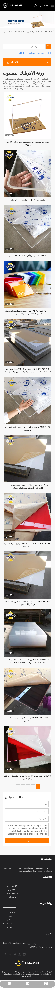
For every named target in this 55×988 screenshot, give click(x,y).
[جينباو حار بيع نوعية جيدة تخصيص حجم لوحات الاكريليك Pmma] (27, 115)
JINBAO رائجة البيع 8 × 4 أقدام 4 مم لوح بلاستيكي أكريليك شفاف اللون (27, 777)
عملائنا (9, 923)
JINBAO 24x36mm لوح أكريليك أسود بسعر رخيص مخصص (27, 719)
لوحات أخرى (11, 897)
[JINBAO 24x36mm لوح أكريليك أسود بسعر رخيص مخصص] (27, 691)
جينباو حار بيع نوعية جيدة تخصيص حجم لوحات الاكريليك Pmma (28, 143)
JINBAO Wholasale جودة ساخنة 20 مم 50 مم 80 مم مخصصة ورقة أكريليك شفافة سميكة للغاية (27, 661)
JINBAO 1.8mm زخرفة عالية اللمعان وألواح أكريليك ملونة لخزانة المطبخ (27, 544)
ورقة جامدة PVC (13, 893)
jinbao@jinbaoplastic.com (14, 943)
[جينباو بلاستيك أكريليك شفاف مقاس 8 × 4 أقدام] (27, 173)
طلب (9, 920)
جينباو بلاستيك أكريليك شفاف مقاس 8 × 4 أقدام (27, 200)
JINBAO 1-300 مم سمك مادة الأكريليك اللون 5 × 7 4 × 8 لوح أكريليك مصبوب (27, 602)
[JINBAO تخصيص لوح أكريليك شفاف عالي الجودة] (27, 229)
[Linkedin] (9, 954)
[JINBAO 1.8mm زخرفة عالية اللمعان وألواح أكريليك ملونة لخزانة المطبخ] (27, 517)
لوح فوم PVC (11, 890)
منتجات (9, 916)
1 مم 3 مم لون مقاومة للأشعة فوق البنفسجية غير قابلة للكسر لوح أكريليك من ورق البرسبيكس (27, 486)
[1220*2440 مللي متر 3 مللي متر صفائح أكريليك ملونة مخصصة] (27, 400)
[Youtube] (19, 954)
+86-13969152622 (35, 947)
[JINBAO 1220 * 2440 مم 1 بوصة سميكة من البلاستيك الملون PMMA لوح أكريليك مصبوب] (27, 284)
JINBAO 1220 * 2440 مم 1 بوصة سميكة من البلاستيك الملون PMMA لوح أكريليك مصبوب (27, 312)
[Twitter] (14, 954)
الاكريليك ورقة (12, 886)
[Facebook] (4, 954)
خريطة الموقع (46, 974)
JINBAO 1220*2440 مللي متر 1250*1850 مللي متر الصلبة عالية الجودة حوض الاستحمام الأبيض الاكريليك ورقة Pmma (27, 370)
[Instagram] (24, 954)
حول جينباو (11, 913)
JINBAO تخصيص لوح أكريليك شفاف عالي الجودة (27, 255)
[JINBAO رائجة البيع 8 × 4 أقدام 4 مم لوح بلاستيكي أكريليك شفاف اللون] (27, 749)
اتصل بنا (10, 927)
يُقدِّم (27, 841)
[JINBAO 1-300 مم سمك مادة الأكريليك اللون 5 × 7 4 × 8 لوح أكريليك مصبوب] (27, 575)
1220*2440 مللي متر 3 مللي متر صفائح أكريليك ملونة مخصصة (27, 428)
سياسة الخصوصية (32, 974)
